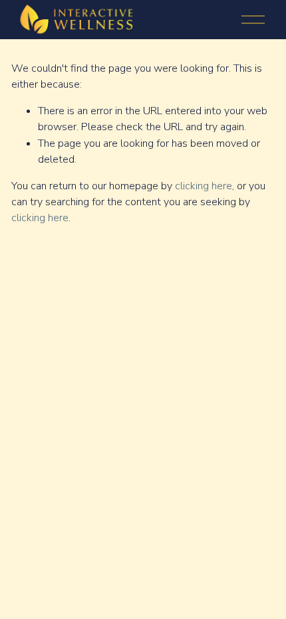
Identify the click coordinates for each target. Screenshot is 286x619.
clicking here (203, 186)
